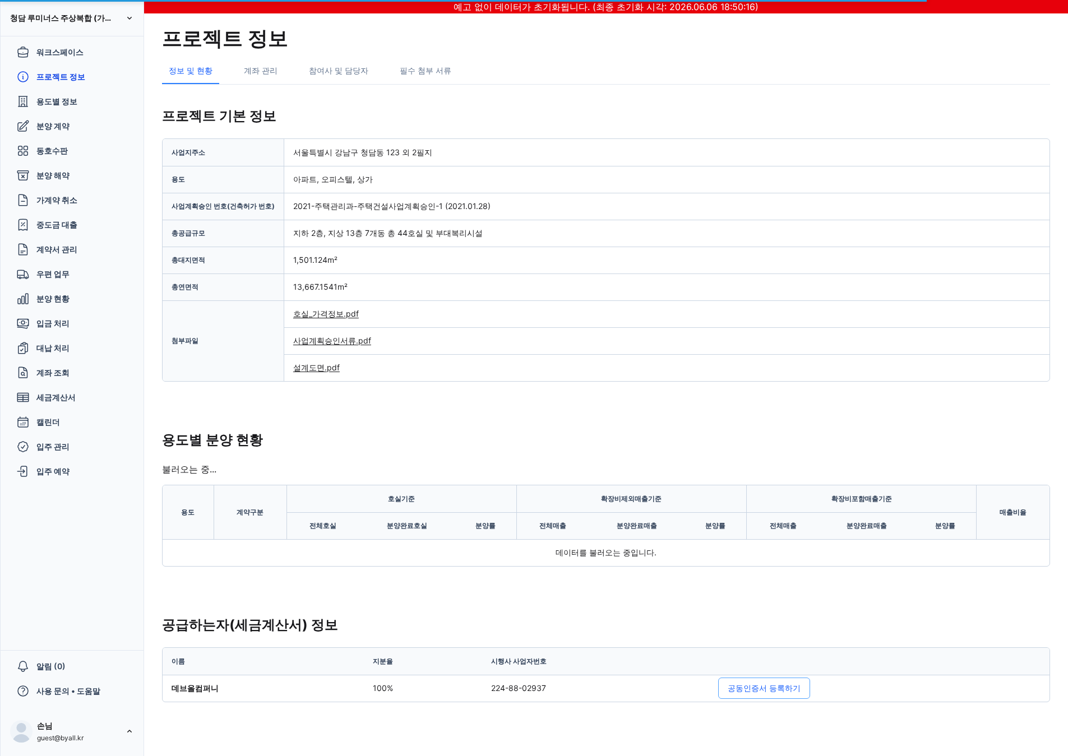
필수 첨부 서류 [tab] (425, 70)
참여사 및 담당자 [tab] (338, 70)
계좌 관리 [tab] (261, 70)
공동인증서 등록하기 (764, 688)
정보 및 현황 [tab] (190, 70)
